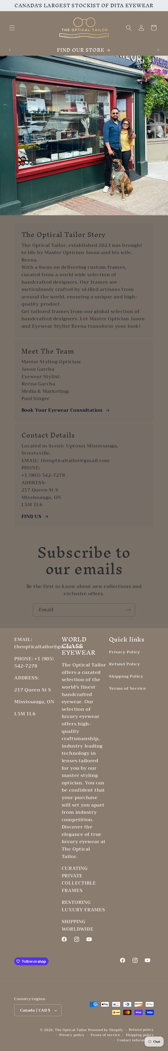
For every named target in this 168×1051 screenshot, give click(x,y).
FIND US (31, 516)
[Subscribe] (128, 610)
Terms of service (105, 1035)
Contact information (135, 1040)
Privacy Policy (124, 652)
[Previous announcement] (9, 50)
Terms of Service (127, 688)
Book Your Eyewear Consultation (62, 410)
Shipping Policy (126, 676)
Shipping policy (140, 1035)
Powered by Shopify (105, 1030)
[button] (12, 27)
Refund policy (141, 1030)
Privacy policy (72, 1035)
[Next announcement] (158, 50)
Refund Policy (124, 664)
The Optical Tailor (71, 1030)
